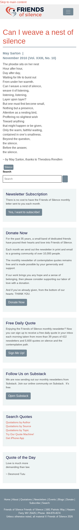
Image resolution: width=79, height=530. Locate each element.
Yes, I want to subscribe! (24, 212)
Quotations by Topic (17, 430)
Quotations (26, 499)
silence (8, 167)
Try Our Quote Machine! (20, 434)
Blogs (61, 499)
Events (52, 499)
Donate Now (16, 302)
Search (7, 171)
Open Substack (18, 395)
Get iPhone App (15, 438)
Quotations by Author (18, 422)
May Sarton (12, 53)
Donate (70, 499)
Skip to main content (13, 2)
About (15, 499)
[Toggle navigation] (68, 11)
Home (7, 499)
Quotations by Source (18, 426)
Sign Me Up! (16, 353)
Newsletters (40, 499)
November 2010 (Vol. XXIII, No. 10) (29, 58)
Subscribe (34, 503)
